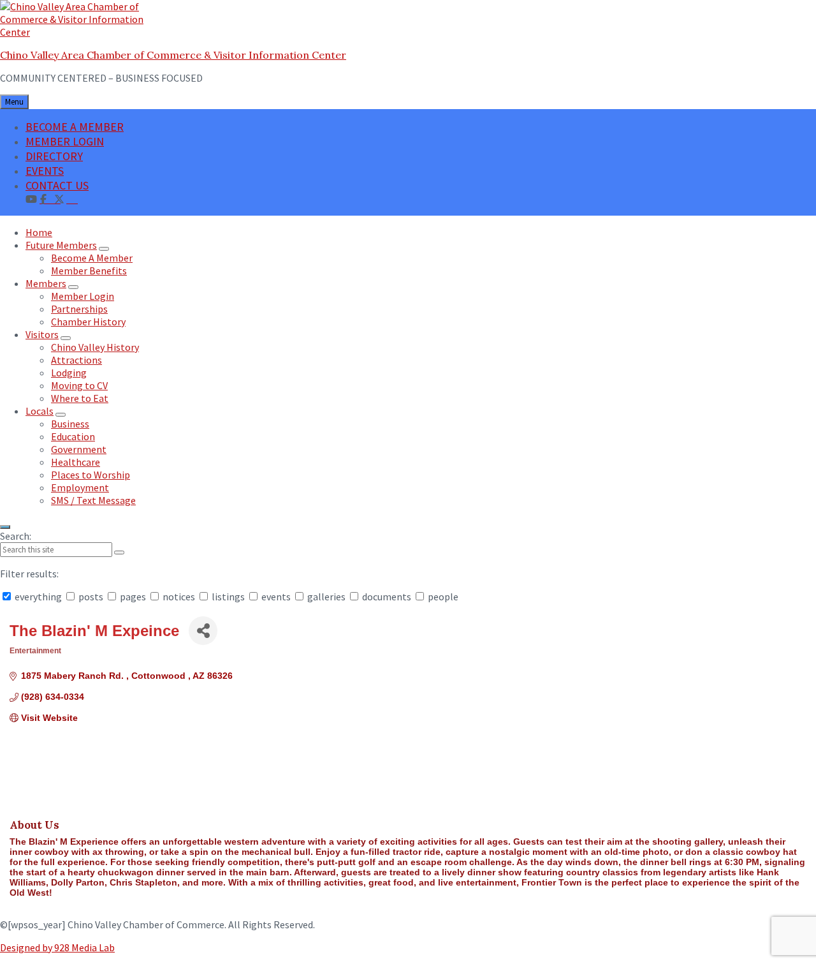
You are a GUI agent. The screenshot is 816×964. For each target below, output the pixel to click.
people (442, 596)
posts (90, 596)
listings (228, 596)
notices (179, 596)
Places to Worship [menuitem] (90, 474)
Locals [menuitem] (40, 410)
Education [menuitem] (73, 436)
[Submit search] (119, 552)
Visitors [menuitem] (42, 334)
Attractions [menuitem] (76, 359)
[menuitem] (72, 198)
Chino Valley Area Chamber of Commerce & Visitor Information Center (173, 54)
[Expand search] (5, 527)
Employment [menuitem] (80, 487)
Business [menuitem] (70, 423)
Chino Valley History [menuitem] (95, 347)
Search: (15, 536)
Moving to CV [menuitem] (79, 385)
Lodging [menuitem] (69, 372)
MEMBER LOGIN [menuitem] (65, 141)
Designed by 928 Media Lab (57, 947)
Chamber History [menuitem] (88, 321)
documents (386, 596)
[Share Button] (203, 630)
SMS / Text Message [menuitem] (93, 500)
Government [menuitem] (78, 449)
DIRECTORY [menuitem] (54, 156)
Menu (14, 101)
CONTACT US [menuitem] (57, 185)
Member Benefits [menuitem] (89, 270)
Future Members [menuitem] (61, 245)
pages (133, 596)
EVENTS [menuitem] (45, 170)
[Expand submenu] (104, 249)
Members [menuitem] (46, 283)
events (276, 596)
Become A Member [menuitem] (92, 257)
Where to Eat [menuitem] (79, 398)
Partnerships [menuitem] (79, 308)
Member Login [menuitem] (82, 296)
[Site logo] (79, 32)
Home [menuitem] (39, 232)
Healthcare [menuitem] (75, 462)
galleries (326, 596)
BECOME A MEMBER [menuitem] (75, 126)
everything (38, 596)
